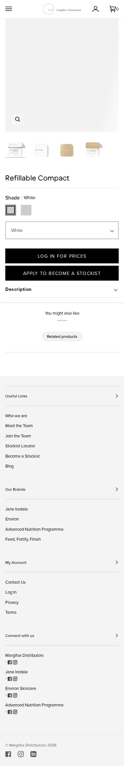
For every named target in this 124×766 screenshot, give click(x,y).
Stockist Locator (20, 446)
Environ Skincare (20, 688)
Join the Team (18, 436)
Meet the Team (19, 425)
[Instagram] (21, 754)
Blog (9, 466)
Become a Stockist (22, 456)
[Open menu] (15, 9)
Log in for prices (62, 256)
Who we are (16, 416)
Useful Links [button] (16, 396)
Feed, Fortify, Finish (23, 539)
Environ (12, 519)
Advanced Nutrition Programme (34, 529)
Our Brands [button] (15, 489)
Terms (11, 612)
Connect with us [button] (19, 635)
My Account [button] (15, 562)
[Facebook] (8, 754)
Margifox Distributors (24, 655)
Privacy (12, 602)
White (17, 230)
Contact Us (15, 582)
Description (18, 289)
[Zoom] (17, 119)
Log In (11, 592)
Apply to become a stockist (62, 273)
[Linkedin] (33, 754)
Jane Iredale (16, 509)
